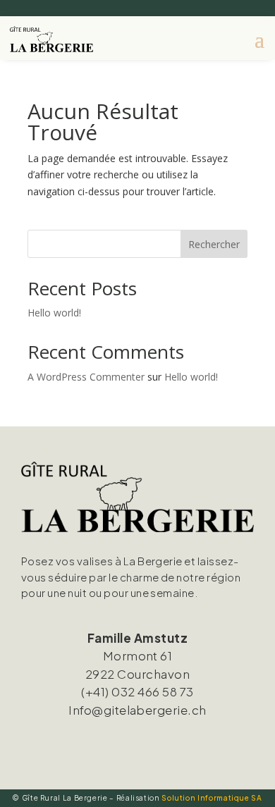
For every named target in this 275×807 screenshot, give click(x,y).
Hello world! (54, 312)
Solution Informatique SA (211, 798)
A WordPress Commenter (86, 376)
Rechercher (214, 244)
